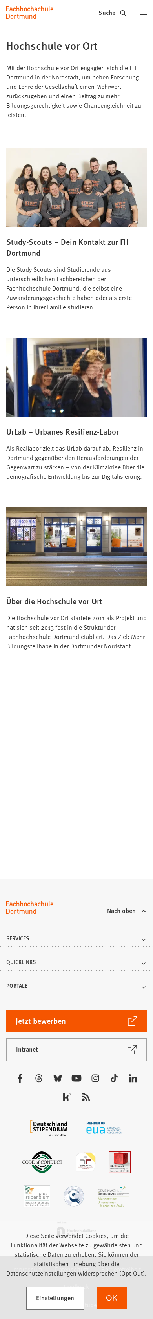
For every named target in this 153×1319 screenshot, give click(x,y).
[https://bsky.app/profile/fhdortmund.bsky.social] (57, 1078)
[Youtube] (76, 1078)
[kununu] (67, 1097)
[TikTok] (114, 1078)
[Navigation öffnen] (143, 12)
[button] (76, 940)
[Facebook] (20, 1078)
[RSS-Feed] (85, 1097)
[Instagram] (95, 1078)
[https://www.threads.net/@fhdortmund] (38, 1078)
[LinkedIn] (133, 1078)
